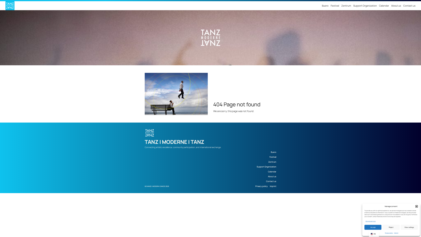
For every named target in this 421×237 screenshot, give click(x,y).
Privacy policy (389, 233)
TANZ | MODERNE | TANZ (174, 141)
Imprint (396, 233)
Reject (391, 227)
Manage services (371, 221)
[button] (417, 206)
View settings (409, 227)
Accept (373, 227)
